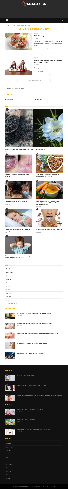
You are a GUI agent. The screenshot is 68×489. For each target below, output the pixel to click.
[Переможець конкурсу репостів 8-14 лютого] (10, 412)
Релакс (8, 289)
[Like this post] (47, 48)
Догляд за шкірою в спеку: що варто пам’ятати (30, 353)
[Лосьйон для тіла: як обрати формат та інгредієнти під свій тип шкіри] (10, 336)
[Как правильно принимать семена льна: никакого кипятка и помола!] (49, 163)
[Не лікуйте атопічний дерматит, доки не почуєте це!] (10, 345)
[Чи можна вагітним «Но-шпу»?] (10, 378)
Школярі (8, 300)
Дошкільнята (9, 272)
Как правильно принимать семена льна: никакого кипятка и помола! (47, 175)
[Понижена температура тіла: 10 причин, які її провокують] (18, 218)
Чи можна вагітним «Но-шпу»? (25, 375)
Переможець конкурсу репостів (26, 419)
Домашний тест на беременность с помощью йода (31, 385)
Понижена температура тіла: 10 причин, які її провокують (18, 230)
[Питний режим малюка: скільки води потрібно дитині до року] (10, 326)
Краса (7, 282)
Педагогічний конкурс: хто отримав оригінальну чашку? (33, 429)
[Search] (62, 20)
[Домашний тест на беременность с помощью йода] (10, 388)
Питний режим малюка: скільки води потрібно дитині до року (35, 323)
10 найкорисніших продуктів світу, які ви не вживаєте (25, 149)
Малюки (8, 286)
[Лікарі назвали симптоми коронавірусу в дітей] (18, 190)
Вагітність (8, 268)
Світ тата (8, 296)
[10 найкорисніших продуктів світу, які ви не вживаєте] (34, 128)
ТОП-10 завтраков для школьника (46, 36)
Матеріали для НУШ (13, 303)
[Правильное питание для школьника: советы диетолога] (18, 66)
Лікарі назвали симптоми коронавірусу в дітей (17, 201)
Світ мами (8, 293)
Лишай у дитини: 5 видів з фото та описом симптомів (17, 175)
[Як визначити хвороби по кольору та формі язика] (49, 218)
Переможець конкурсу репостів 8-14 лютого (30, 409)
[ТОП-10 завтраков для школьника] (18, 41)
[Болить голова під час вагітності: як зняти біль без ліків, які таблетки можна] (10, 398)
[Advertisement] (34, 12)
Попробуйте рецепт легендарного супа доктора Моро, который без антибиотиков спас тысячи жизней (48, 202)
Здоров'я (8, 275)
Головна (7, 25)
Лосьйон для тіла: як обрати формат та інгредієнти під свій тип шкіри (37, 333)
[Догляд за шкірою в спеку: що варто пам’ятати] (10, 355)
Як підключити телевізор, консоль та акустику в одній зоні (34, 313)
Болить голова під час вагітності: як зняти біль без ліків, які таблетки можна (39, 395)
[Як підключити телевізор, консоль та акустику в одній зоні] (10, 316)
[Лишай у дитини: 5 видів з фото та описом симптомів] (18, 163)
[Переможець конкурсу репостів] (10, 422)
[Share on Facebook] (49, 48)
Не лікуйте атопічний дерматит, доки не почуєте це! (32, 343)
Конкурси (8, 279)
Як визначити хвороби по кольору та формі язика (49, 230)
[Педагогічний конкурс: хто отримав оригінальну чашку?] (10, 432)
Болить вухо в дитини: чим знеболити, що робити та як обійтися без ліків (17, 256)
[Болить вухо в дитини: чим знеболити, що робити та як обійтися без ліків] (18, 245)
